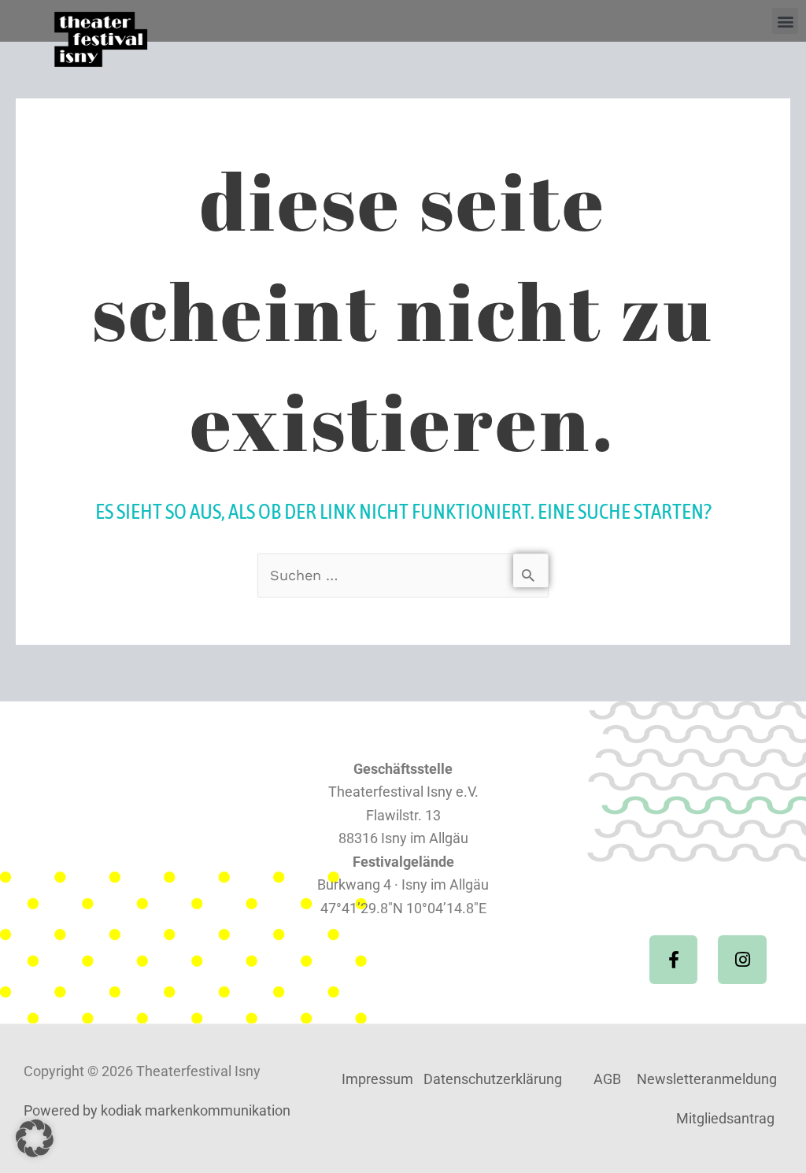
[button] (785, 21)
